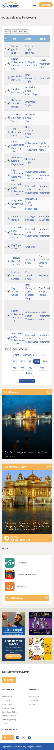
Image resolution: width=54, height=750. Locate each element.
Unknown (30, 246)
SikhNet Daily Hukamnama (27, 574)
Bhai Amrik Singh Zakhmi (30, 118)
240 (14, 368)
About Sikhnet (7, 696)
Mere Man (43, 275)
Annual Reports (34, 696)
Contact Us (6, 700)
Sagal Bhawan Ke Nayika (16, 291)
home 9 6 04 (44, 78)
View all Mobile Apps (15, 597)
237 (29, 361)
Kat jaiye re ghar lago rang (16, 49)
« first (16, 354)
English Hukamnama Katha (45, 64)
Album (42, 38)
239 (45, 361)
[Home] (10, 4)
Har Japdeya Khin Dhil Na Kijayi (17, 204)
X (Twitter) (23, 737)
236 (21, 361)
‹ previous (28, 354)
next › (42, 368)
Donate (46, 4)
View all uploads (25, 381)
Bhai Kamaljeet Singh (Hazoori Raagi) (30, 291)
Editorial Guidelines (9, 716)
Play (7, 31)
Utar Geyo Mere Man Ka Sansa (17, 118)
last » (29, 373)
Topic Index (33, 704)
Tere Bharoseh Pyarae (16, 132)
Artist (28, 38)
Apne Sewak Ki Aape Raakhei (44, 291)
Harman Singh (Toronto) (29, 49)
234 (43, 354)
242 (30, 368)
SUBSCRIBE (8, 680)
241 (22, 368)
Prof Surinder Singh (29, 275)
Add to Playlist (20, 31)
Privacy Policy (7, 704)
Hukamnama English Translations (31, 146)
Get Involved (33, 700)
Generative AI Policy (9, 712)
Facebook (17, 737)
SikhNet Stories (23, 586)
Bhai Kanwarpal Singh (30, 78)
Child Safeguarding (9, 719)
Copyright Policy (8, 708)
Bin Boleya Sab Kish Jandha (16, 103)
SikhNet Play (22, 562)
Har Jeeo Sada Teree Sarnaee (16, 275)
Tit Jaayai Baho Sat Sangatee (15, 261)
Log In (4, 723)
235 (13, 361)
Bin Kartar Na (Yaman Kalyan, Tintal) (18, 161)
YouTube (29, 737)
